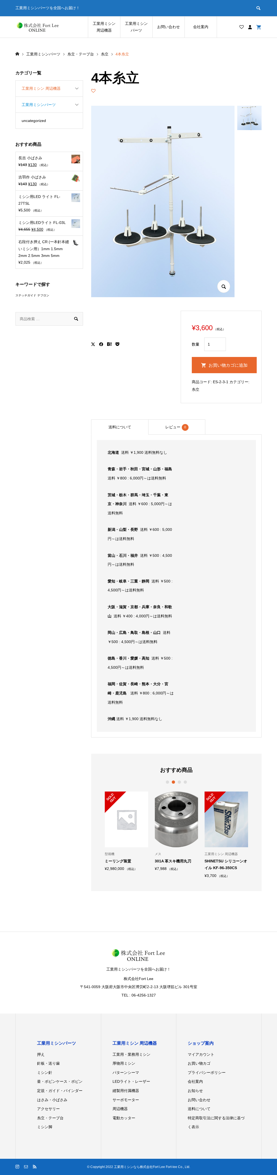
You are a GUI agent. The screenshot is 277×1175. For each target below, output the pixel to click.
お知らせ (195, 1090)
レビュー (175, 427)
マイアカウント (201, 1054)
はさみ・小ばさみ (52, 1100)
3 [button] (179, 782)
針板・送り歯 (48, 1063)
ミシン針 (44, 1072)
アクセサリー (48, 1109)
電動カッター (124, 1118)
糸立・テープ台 (50, 1118)
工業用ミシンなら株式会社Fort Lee (139, 1167)
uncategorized (34, 120)
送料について (119, 427)
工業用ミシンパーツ (136, 26)
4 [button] (185, 782)
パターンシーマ (126, 1072)
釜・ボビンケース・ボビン (60, 1081)
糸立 (195, 389)
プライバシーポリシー (207, 1072)
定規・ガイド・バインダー (60, 1090)
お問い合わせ (168, 27)
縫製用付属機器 (126, 1090)
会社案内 (200, 27)
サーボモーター (126, 1100)
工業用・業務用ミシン (131, 1054)
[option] (126, 831)
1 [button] (167, 782)
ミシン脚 (44, 1127)
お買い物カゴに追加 (228, 365)
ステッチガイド (25, 295)
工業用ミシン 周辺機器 (104, 26)
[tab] (119, 427)
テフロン (43, 295)
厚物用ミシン (124, 1063)
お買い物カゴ (199, 1063)
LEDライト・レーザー (131, 1081)
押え (41, 1054)
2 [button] (173, 782)
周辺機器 (120, 1109)
